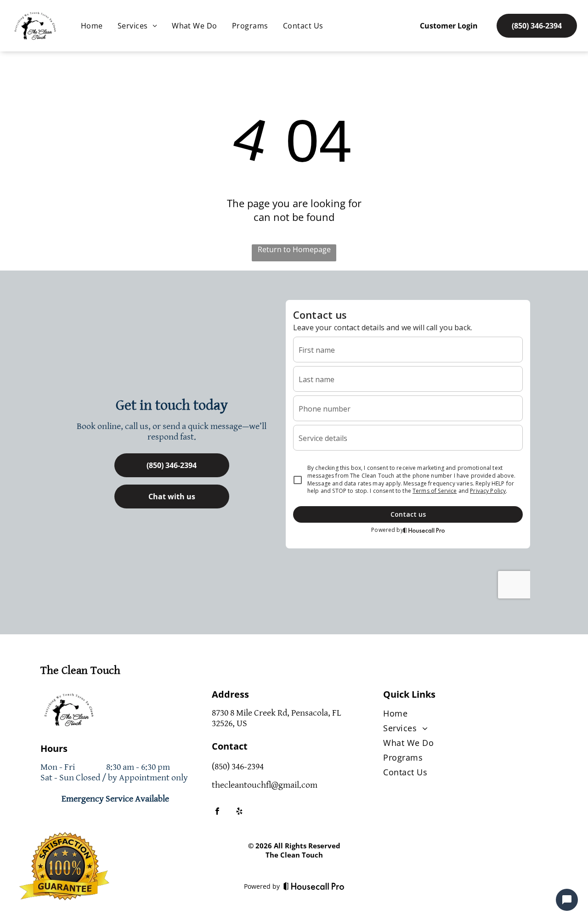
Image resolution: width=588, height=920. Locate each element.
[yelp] (239, 812)
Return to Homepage (294, 249)
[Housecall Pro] (314, 886)
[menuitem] (92, 25)
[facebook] (217, 812)
